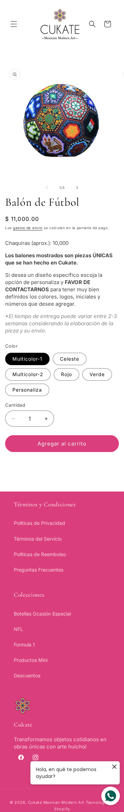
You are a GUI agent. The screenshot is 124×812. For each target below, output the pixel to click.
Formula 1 (24, 644)
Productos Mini (31, 660)
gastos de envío (28, 228)
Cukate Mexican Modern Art (56, 802)
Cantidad (15, 405)
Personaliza (27, 390)
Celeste (69, 359)
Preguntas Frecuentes (38, 570)
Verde (97, 374)
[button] (13, 24)
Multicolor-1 (27, 359)
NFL (18, 629)
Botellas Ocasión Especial (42, 614)
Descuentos (27, 675)
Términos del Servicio (38, 539)
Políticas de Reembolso (40, 554)
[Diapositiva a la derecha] (77, 187)
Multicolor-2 (27, 374)
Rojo (66, 374)
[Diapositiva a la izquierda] (46, 187)
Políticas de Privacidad (39, 523)
